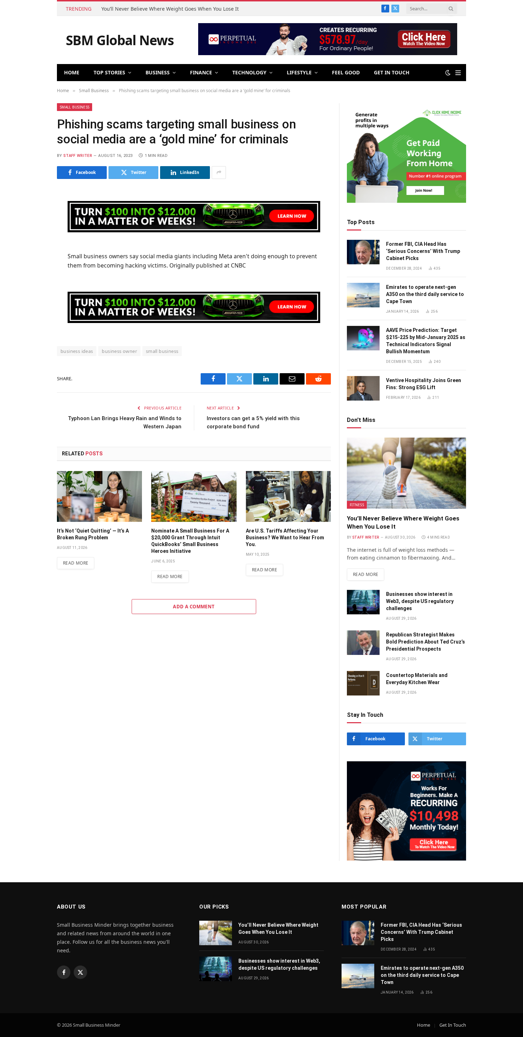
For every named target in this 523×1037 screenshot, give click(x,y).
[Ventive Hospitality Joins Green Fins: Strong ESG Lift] (363, 388)
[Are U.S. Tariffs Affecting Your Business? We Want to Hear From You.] (288, 496)
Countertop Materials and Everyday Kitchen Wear (417, 678)
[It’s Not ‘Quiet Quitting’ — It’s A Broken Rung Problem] (99, 496)
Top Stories (109, 72)
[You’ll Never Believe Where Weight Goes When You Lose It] (406, 473)
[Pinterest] (31, 266)
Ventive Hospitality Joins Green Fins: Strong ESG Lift (423, 383)
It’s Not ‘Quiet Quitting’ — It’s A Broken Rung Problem (93, 534)
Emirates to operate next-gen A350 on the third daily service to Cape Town (425, 294)
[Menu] (458, 73)
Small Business (74, 107)
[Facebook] (31, 213)
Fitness (357, 504)
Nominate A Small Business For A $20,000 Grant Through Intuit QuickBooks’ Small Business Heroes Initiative (190, 541)
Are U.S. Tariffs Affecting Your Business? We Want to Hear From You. (285, 537)
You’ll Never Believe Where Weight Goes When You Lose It (170, 9)
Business (158, 72)
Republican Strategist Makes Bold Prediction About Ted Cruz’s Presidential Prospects (425, 642)
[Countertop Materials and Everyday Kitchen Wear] (363, 683)
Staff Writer (77, 155)
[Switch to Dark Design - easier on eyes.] (448, 72)
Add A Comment (194, 606)
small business (162, 351)
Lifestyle (299, 72)
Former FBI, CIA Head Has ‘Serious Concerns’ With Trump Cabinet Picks (423, 251)
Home (71, 72)
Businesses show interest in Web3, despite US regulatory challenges (420, 601)
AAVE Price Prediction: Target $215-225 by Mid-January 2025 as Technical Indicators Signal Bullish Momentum (425, 340)
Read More (75, 563)
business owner (119, 351)
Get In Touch (392, 72)
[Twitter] (31, 231)
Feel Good (346, 72)
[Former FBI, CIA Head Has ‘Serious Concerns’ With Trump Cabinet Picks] (363, 252)
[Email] (31, 283)
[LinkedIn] (31, 248)
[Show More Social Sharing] (219, 172)
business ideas (76, 351)
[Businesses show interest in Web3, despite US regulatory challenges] (363, 602)
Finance (201, 72)
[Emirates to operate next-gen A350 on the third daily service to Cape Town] (363, 295)
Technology (249, 72)
